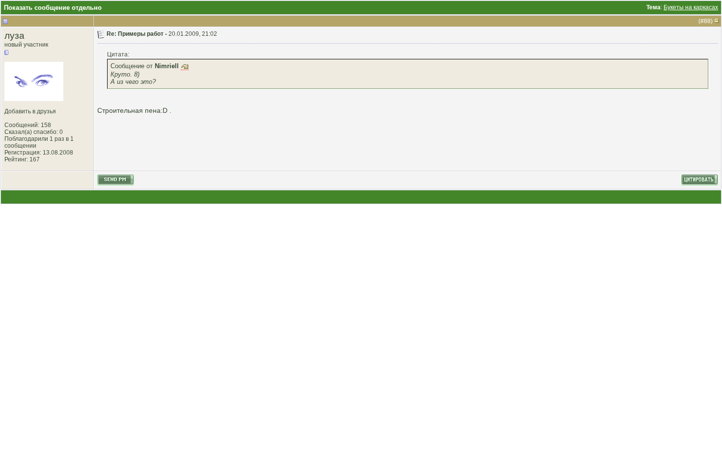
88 (707, 21)
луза (14, 35)
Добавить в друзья (30, 111)
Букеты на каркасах (691, 7)
